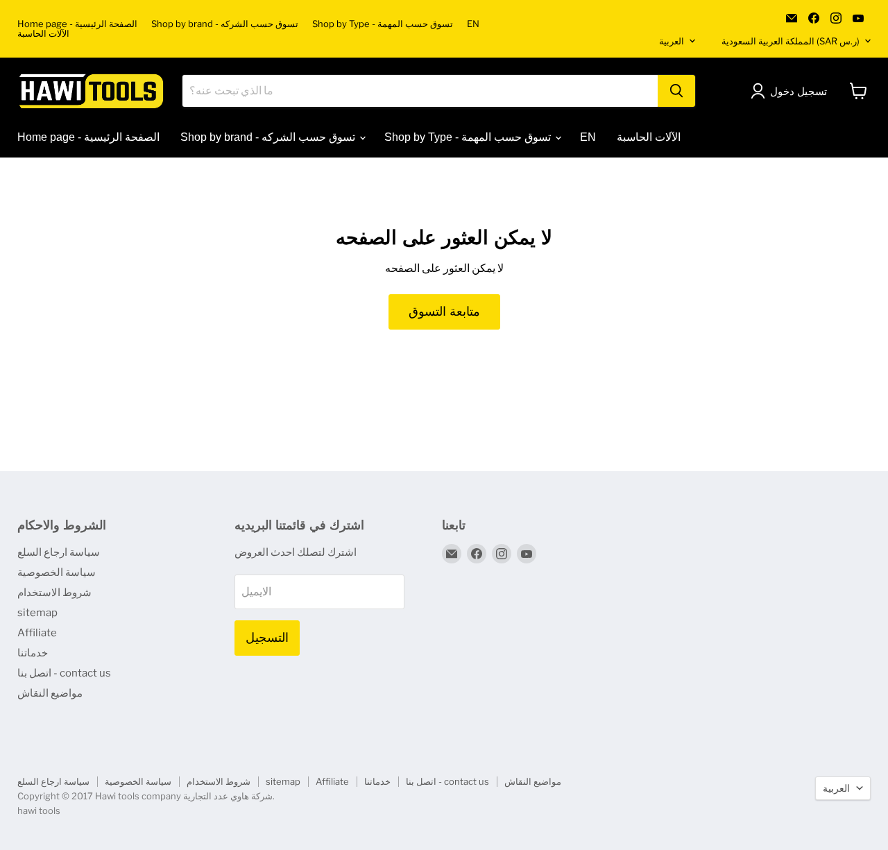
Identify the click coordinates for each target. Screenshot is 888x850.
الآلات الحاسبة (43, 33)
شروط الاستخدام (54, 592)
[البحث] (676, 91)
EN (473, 24)
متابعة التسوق (444, 311)
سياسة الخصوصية (56, 572)
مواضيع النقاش (50, 693)
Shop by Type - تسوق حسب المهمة (382, 24)
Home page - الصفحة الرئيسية (77, 24)
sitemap (37, 612)
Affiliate (37, 633)
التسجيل (267, 638)
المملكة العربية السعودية (791, 40)
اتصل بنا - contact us (64, 673)
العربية (671, 40)
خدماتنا (32, 653)
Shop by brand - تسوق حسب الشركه (224, 24)
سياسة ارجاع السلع (58, 552)
